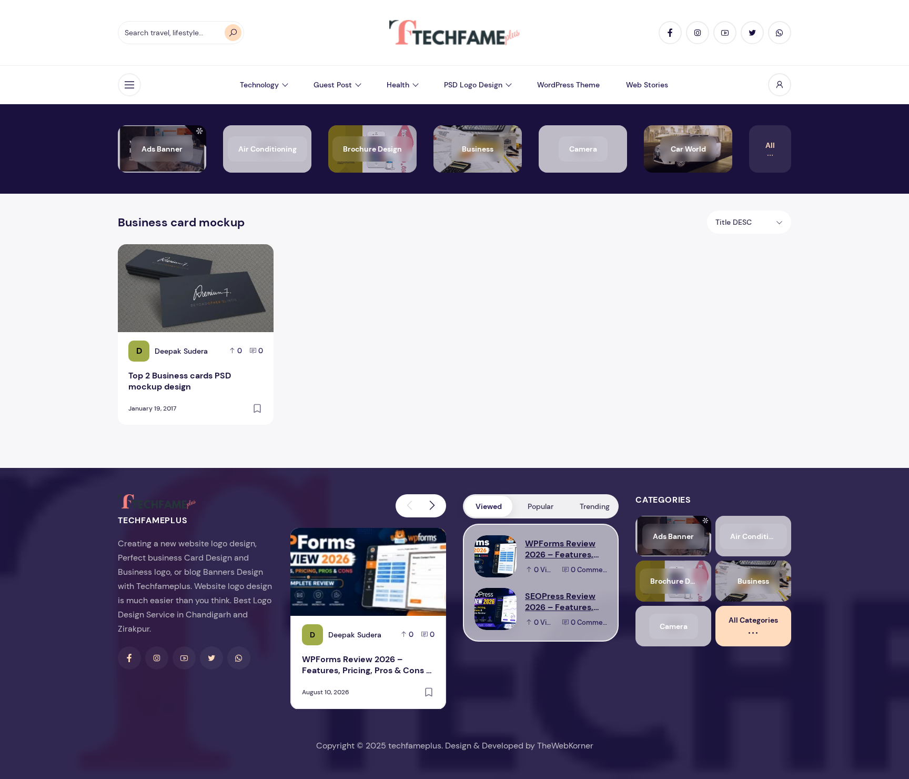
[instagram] (697, 32)
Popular (540, 506)
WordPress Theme (568, 84)
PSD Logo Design (473, 84)
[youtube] (724, 32)
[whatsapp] (779, 32)
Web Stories (647, 84)
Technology (259, 84)
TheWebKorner (565, 745)
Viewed (489, 506)
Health (398, 84)
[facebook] (670, 32)
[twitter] (752, 32)
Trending (595, 506)
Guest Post (333, 84)
